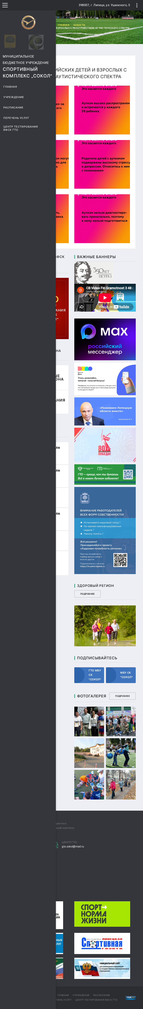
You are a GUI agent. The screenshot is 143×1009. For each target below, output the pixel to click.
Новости (79, 25)
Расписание (13, 108)
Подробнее (87, 594)
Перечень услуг (16, 118)
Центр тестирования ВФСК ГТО (20, 128)
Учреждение (13, 97)
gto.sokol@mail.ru (73, 846)
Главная (10, 87)
